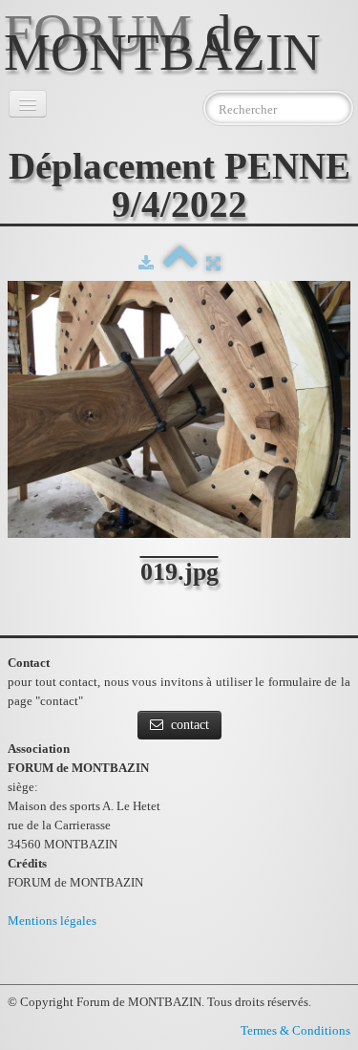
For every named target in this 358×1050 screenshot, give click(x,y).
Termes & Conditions (295, 1030)
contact (190, 725)
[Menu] (28, 104)
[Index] (180, 263)
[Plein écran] (213, 263)
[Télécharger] (146, 263)
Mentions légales (52, 920)
